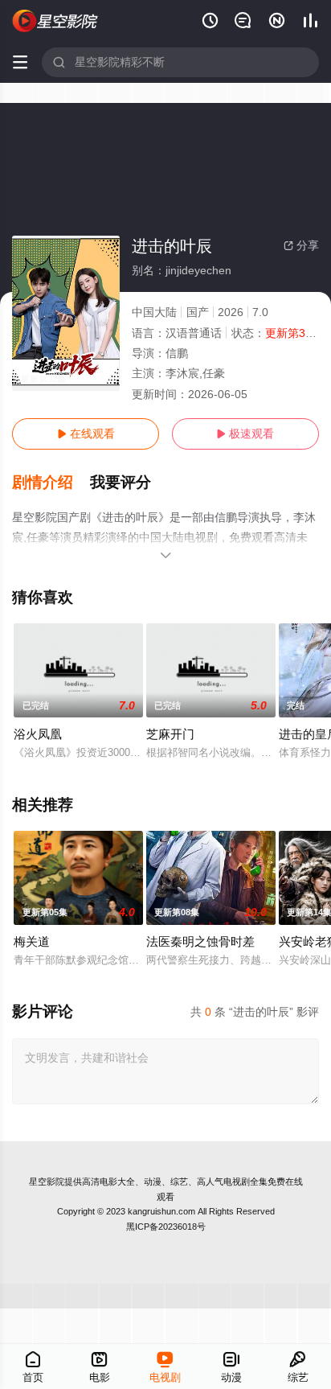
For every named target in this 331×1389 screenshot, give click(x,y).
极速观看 (245, 433)
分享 (301, 245)
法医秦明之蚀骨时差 (200, 941)
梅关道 (32, 941)
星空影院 (46, 1181)
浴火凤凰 (38, 734)
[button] (51, 483)
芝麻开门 (170, 734)
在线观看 (86, 433)
